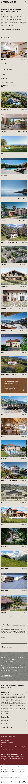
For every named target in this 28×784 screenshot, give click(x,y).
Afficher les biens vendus (9, 85)
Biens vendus (5, 740)
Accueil (3, 6)
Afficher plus (4, 775)
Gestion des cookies (7, 749)
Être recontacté (7, 647)
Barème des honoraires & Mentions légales (13, 747)
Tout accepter (24, 782)
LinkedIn (12, 736)
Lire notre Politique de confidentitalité (10, 777)
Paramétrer (14, 781)
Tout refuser (6, 782)
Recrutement (5, 745)
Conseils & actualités (7, 742)
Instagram (4, 736)
